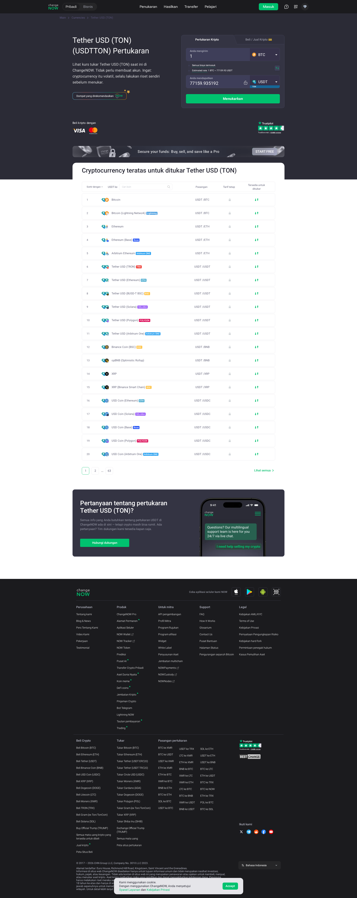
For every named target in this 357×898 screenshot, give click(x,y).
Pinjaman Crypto (126, 701)
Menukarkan (233, 99)
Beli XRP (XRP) (84, 781)
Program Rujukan (168, 627)
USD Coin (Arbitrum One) (135, 454)
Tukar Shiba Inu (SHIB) (130, 821)
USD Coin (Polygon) (129, 440)
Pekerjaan (82, 641)
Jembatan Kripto (126, 694)
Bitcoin (116, 199)
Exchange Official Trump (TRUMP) (130, 830)
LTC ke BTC (185, 789)
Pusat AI (122, 661)
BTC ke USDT (165, 754)
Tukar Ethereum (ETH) (129, 754)
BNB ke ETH (165, 787)
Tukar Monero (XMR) (129, 781)
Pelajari (210, 7)
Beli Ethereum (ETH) (87, 754)
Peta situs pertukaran (129, 845)
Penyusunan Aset (168, 654)
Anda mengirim (199, 50)
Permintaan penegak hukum (255, 647)
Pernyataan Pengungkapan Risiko (258, 634)
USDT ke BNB (208, 762)
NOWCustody (166, 674)
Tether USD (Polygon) (130, 320)
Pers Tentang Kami (87, 627)
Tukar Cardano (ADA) (129, 787)
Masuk (268, 7)
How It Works (207, 620)
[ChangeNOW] (53, 7)
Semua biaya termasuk (203, 65)
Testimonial (82, 647)
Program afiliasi (167, 634)
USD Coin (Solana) (128, 414)
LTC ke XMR (186, 755)
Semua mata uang (127, 838)
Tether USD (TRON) (126, 266)
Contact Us (206, 634)
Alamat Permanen (127, 620)
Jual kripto (82, 845)
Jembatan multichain (170, 661)
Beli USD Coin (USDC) (88, 774)
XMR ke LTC (186, 775)
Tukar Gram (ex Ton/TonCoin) (134, 808)
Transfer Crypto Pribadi (130, 667)
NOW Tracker (124, 641)
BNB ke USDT (186, 809)
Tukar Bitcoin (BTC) (128, 747)
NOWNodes (165, 681)
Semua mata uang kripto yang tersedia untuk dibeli (93, 836)
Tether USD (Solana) (129, 307)
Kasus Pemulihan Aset (252, 654)
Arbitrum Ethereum (131, 253)
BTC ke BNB (186, 795)
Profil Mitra (164, 620)
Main (63, 17)
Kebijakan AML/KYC (250, 614)
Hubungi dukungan (104, 542)
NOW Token (123, 647)
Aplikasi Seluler (125, 627)
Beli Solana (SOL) (86, 821)
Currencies (78, 17)
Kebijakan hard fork (250, 641)
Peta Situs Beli (84, 851)
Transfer (191, 7)
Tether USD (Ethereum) (129, 280)
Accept (230, 886)
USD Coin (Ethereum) (128, 400)
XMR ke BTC (165, 781)
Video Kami (82, 634)
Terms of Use (246, 620)
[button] (265, 54)
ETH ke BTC (165, 774)
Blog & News (83, 620)
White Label (165, 647)
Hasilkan (171, 7)
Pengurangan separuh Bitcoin (217, 654)
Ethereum (117, 226)
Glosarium (205, 627)
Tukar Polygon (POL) (128, 801)
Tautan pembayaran (128, 721)
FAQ (202, 614)
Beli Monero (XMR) (87, 801)
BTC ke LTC (206, 768)
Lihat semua (262, 470)
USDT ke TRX (186, 748)
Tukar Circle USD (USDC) (130, 774)
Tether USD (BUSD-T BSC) (130, 293)
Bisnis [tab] (88, 7)
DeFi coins (122, 687)
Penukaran (148, 7)
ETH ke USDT (207, 775)
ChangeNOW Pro (126, 614)
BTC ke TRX (207, 782)
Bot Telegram (124, 707)
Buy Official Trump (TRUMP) (92, 828)
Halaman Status (209, 647)
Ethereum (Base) (125, 240)
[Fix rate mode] (245, 83)
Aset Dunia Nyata (127, 674)
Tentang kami (84, 614)
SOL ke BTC (164, 801)
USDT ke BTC (165, 808)
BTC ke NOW (207, 789)
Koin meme (123, 681)
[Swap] (277, 68)
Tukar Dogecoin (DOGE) (130, 794)
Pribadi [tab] (71, 7)
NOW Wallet (124, 634)
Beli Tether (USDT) (86, 761)
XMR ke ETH (186, 782)
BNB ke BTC (186, 768)
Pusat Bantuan (208, 641)
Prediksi (121, 654)
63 (109, 471)
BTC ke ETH (165, 794)
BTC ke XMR (165, 747)
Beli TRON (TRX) (85, 808)
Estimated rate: (199, 70)
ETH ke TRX (207, 795)
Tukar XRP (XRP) (126, 814)
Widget (162, 641)
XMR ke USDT (187, 802)
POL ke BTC (206, 802)
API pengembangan (169, 614)
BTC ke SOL (206, 809)
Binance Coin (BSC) (126, 347)
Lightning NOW (125, 714)
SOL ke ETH (206, 748)
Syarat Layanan (129, 889)
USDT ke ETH (207, 755)
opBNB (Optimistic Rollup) (128, 360)
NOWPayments (167, 667)
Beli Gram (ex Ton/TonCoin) (92, 814)
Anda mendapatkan (201, 78)
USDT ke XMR (166, 761)
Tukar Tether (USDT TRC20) (132, 767)
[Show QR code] (276, 591)
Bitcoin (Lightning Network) (134, 213)
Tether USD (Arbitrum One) (136, 333)
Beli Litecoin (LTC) (86, 794)
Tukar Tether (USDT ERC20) (132, 761)
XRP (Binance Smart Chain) (131, 387)
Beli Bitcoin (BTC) (86, 747)
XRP (114, 373)
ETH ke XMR (165, 767)
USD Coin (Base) (125, 427)
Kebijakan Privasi (249, 627)
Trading (121, 728)
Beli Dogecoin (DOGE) (88, 787)
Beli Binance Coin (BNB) (89, 767)
